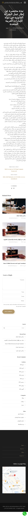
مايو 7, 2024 (23, 241)
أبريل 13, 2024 (23, 265)
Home (22, 445)
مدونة (7, 28)
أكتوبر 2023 (21, 389)
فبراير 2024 (21, 375)
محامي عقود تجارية (20, 350)
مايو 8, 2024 (23, 218)
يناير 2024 (22, 378)
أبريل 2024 (21, 368)
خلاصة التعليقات (20, 420)
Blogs (23, 452)
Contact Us (22, 455)
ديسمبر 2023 (21, 382)
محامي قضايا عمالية (21, 215)
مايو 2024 (22, 364)
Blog (23, 398)
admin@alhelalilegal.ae (18, 28)
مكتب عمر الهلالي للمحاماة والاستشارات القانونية (15, 239)
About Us (22, 448)
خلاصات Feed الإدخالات (19, 417)
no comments (13, 29)
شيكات (22, 401)
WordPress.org (21, 424)
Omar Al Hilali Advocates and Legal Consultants (14, 263)
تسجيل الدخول (21, 414)
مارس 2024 (21, 371)
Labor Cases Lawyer (20, 347)
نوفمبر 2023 (21, 385)
